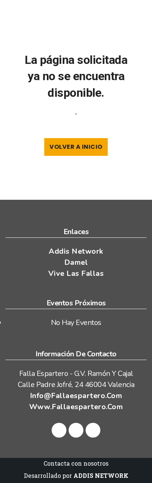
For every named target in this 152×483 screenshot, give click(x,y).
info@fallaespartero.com (76, 396)
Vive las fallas (76, 273)
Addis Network (76, 251)
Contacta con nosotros (76, 463)
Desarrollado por (76, 475)
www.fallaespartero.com (76, 407)
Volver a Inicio (76, 147)
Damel (76, 262)
